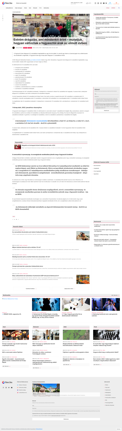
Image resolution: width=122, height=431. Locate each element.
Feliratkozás (106, 110)
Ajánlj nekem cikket (68, 288)
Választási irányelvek (109, 405)
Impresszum (107, 389)
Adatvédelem (108, 395)
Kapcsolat (107, 387)
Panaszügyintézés (109, 402)
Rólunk (106, 384)
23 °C (90, 3)
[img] (7, 3)
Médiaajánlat (108, 392)
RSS (106, 400)
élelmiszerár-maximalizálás (37, 121)
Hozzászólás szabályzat (110, 397)
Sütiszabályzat (39, 429)
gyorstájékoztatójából (35, 60)
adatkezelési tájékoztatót (55, 415)
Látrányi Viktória (19, 47)
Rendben (118, 429)
